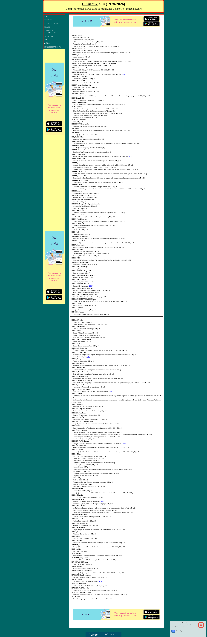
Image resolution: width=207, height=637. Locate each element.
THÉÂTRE (47, 43)
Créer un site (110, 634)
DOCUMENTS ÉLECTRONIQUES (50, 32)
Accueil (46, 16)
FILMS (46, 40)
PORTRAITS (48, 20)
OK (173, 631)
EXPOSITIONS (49, 36)
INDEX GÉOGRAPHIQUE (52, 47)
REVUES (47, 27)
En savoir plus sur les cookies (184, 631)
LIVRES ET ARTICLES (51, 23)
